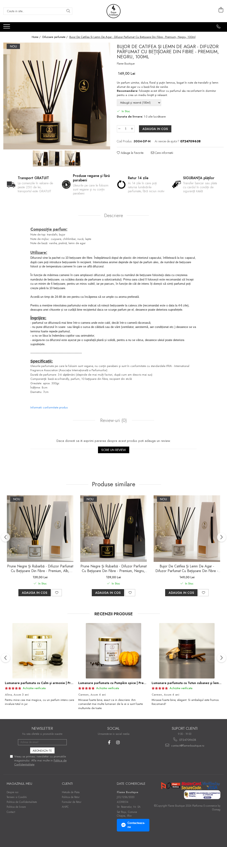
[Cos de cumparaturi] (221, 10)
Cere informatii (163, 153)
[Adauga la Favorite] (57, 592)
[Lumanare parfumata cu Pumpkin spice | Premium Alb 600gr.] (113, 650)
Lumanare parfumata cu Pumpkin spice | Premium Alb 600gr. (123, 683)
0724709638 (187, 740)
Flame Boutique (126, 64)
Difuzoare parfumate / (55, 37)
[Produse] (7, 27)
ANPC (65, 807)
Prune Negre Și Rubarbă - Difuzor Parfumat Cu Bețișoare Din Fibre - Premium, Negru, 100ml (113, 569)
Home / (36, 37)
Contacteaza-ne (136, 825)
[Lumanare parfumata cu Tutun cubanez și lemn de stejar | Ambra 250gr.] (186, 650)
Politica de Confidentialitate (22, 802)
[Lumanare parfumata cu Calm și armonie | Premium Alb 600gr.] (40, 650)
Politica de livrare (16, 807)
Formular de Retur (71, 802)
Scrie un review (113, 450)
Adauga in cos (155, 129)
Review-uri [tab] (113, 420)
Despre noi (12, 792)
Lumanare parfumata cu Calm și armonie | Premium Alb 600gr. (51, 683)
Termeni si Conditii (17, 797)
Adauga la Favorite (131, 153)
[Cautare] (68, 11)
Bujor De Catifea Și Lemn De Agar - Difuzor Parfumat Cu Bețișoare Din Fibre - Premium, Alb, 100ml (186, 569)
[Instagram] (118, 742)
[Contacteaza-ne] (218, 26)
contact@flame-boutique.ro (187, 745)
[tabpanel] (56, 96)
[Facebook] (109, 742)
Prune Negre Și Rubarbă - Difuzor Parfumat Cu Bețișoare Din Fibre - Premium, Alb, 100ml (40, 569)
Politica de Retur (71, 797)
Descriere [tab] (113, 215)
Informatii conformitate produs (49, 407)
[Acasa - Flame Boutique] (113, 11)
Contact (11, 812)
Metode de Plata (71, 792)
